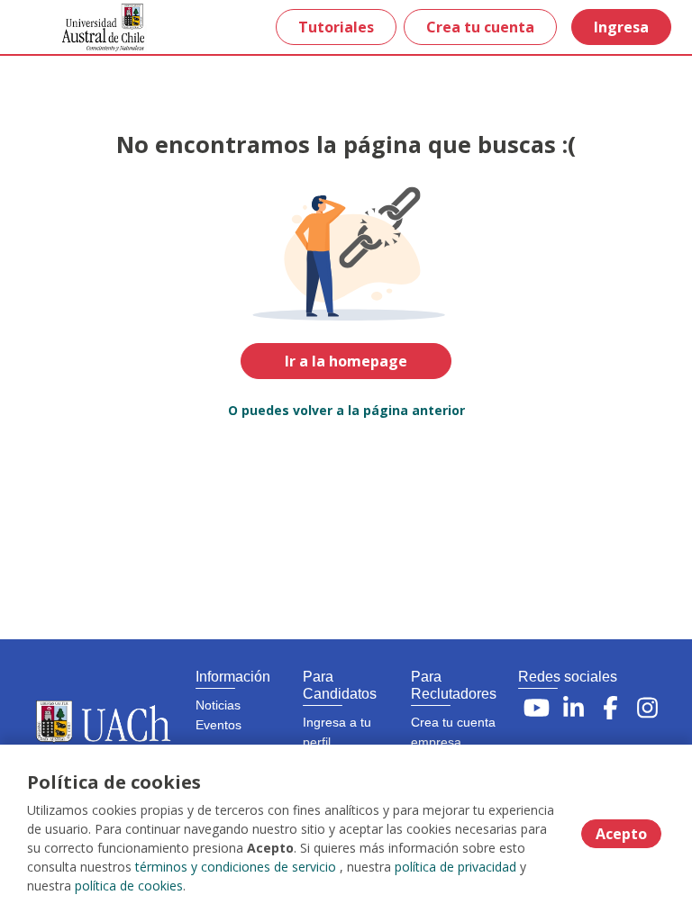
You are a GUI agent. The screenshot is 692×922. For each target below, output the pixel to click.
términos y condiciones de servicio (235, 866)
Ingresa (621, 27)
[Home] (78, 27)
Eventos (218, 725)
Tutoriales (336, 27)
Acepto (621, 834)
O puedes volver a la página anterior (346, 410)
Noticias (218, 705)
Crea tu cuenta (480, 27)
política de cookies (129, 885)
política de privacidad (455, 866)
